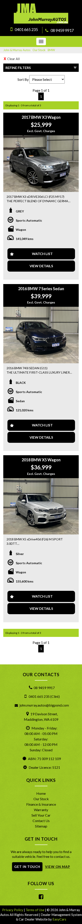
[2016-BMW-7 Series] (41, 335)
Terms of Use (35, 910)
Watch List (42, 254)
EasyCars (59, 919)
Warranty (41, 810)
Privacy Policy (13, 910)
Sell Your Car (41, 815)
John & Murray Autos (16, 50)
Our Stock (39, 50)
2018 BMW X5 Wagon (41, 459)
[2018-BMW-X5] (41, 506)
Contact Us (41, 821)
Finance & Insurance (41, 804)
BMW (51, 50)
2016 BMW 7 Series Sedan (41, 288)
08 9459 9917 (62, 30)
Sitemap (41, 826)
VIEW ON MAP (57, 867)
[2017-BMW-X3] (41, 163)
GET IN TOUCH (27, 867)
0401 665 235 (26, 29)
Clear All (13, 59)
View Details (41, 266)
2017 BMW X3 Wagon (41, 117)
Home (41, 793)
